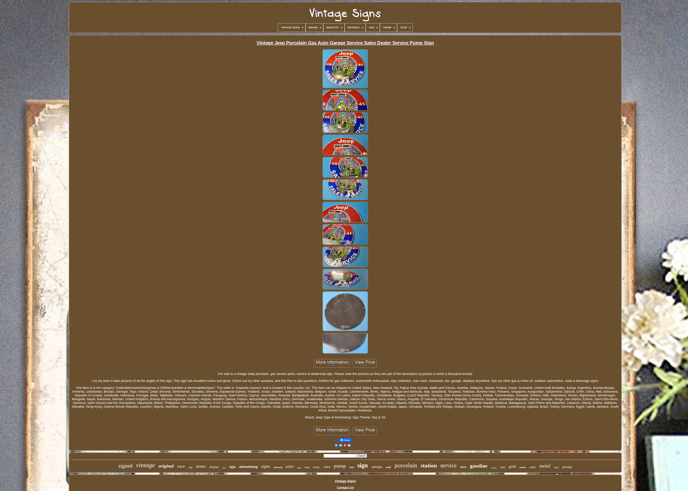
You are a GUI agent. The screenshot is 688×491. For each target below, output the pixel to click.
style (224, 468)
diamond (278, 467)
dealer (316, 467)
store (556, 467)
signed (125, 466)
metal (544, 466)
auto (502, 467)
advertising (248, 467)
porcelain (406, 465)
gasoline (478, 466)
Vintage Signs (345, 481)
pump (340, 466)
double (494, 468)
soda (388, 467)
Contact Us (345, 487)
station (429, 465)
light (233, 467)
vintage (145, 465)
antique (376, 467)
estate (532, 467)
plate (290, 466)
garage (567, 467)
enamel (522, 467)
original (166, 466)
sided (326, 467)
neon (463, 467)
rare (181, 466)
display (214, 467)
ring (190, 467)
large (306, 467)
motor (201, 466)
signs (265, 466)
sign (362, 465)
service (448, 465)
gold (512, 466)
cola (299, 468)
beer (352, 467)
